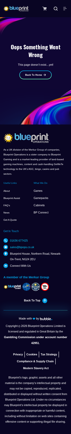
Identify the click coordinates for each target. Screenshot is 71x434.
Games (38, 190)
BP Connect (41, 212)
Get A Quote (10, 219)
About (6, 190)
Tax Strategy (49, 354)
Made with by (29, 318)
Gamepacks (41, 198)
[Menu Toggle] (65, 8)
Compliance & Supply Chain (35, 361)
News (6, 212)
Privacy (18, 354)
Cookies (31, 354)
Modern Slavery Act (36, 368)
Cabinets (39, 205)
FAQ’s (6, 205)
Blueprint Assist (11, 198)
